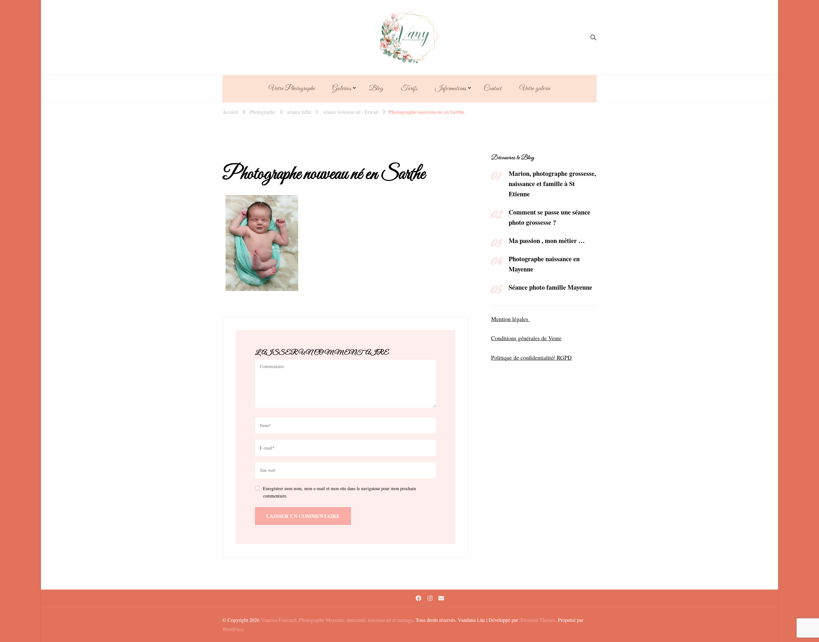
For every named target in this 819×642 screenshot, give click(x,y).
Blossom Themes (538, 619)
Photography (262, 111)
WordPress (233, 629)
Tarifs (409, 88)
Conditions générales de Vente (526, 338)
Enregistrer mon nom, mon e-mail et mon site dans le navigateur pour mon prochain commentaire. (339, 492)
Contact (493, 88)
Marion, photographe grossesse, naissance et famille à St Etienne (552, 184)
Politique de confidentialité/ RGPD (531, 357)
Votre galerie (535, 88)
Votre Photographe (292, 88)
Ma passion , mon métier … (547, 240)
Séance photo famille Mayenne (550, 287)
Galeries (341, 88)
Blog (376, 88)
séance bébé (299, 111)
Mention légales (510, 319)
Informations (450, 88)
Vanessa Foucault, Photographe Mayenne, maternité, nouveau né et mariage (337, 619)
